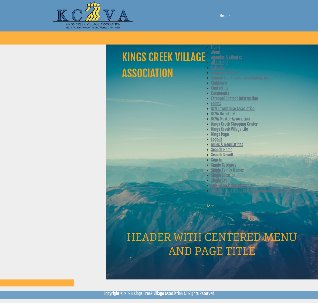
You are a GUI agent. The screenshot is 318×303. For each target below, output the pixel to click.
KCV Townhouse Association (233, 108)
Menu (223, 16)
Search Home (221, 149)
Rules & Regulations (227, 144)
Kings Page (220, 134)
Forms (216, 103)
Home (215, 47)
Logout (216, 139)
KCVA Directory (223, 113)
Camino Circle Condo (227, 72)
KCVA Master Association (230, 118)
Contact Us (219, 88)
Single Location (223, 175)
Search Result (222, 154)
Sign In (216, 159)
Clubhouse (219, 83)
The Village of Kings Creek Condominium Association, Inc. (256, 190)
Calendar (218, 67)
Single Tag (219, 180)
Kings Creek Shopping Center (234, 124)
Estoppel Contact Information (234, 98)
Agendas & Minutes (226, 57)
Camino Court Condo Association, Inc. (240, 77)
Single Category (223, 165)
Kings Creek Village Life (229, 129)
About (215, 52)
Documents (220, 93)
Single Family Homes (227, 170)
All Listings (219, 62)
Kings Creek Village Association (163, 65)
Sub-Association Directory (232, 185)
